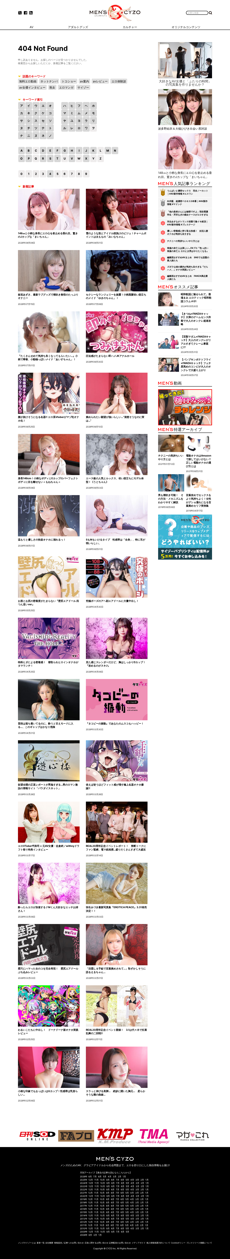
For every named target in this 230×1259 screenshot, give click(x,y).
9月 (108, 1179)
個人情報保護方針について (158, 1243)
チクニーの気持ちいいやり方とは (183, 241)
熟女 (52, 87)
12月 (90, 1179)
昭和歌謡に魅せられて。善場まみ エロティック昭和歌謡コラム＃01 (196, 298)
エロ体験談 (119, 81)
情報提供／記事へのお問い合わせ (69, 1243)
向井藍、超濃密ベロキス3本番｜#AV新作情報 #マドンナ (187, 203)
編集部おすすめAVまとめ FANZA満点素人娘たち (187, 277)
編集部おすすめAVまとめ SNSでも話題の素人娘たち (188, 259)
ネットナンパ (49, 81)
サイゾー (83, 87)
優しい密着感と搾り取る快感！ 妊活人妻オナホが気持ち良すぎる (187, 232)
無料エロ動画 (27, 81)
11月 (96, 1179)
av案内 (84, 81)
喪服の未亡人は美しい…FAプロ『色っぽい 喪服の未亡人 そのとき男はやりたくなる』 (188, 249)
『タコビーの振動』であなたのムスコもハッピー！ (115, 723)
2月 (119, 1176)
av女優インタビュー (32, 87)
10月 (102, 1179)
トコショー (69, 81)
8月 (90, 1176)
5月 (104, 1176)
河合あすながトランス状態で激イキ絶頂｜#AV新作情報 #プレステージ (187, 223)
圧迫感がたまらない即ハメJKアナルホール (110, 355)
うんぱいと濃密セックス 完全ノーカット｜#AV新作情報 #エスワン (187, 192)
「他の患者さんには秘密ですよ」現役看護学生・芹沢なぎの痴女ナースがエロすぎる (187, 213)
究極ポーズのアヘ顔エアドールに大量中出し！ (112, 600)
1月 (124, 1176)
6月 (100, 1176)
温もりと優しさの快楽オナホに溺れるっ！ (42, 539)
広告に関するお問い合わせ (96, 1243)
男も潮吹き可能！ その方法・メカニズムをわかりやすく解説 (170, 498)
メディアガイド (139, 1243)
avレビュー (100, 81)
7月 (95, 1176)
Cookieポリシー (178, 1243)
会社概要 (49, 1243)
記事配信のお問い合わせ (120, 1243)
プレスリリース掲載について (199, 1243)
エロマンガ (66, 87)
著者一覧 (41, 1243)
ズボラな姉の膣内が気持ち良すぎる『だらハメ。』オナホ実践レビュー (187, 268)
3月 (114, 1176)
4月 (109, 1176)
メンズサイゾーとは (27, 1243)
